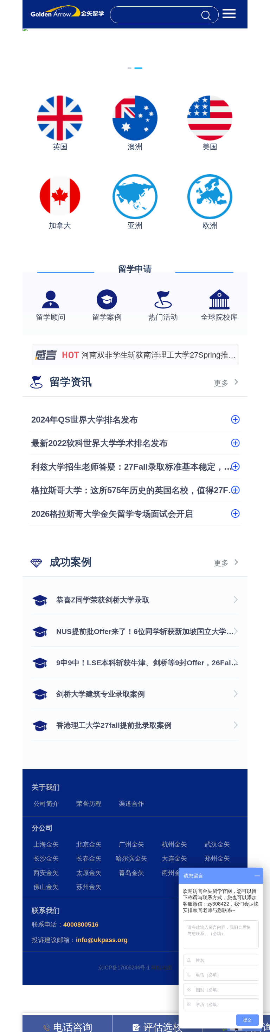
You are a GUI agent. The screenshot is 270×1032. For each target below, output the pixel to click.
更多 (221, 383)
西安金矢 (46, 872)
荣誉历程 (89, 803)
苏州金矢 (89, 886)
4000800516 (80, 924)
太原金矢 (89, 872)
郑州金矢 (217, 858)
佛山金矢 (46, 886)
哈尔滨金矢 (131, 858)
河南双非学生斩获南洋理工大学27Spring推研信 (159, 358)
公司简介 (46, 803)
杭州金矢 (174, 844)
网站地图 (161, 968)
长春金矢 (89, 858)
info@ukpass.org (102, 939)
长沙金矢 (46, 858)
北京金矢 (89, 844)
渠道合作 (131, 803)
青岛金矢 (131, 872)
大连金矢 (174, 858)
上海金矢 (46, 844)
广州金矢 (131, 844)
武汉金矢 (217, 844)
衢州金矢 (174, 872)
